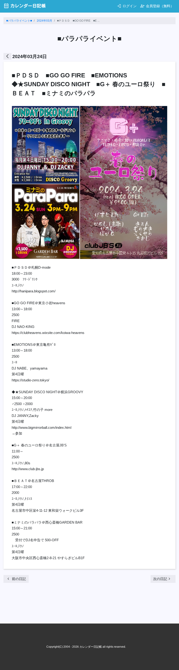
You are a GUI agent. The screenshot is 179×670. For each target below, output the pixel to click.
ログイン (127, 6)
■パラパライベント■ (19, 20)
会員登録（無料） (157, 6)
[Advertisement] (88, 604)
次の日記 (162, 578)
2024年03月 (44, 20)
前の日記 (16, 578)
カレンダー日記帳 (24, 5)
